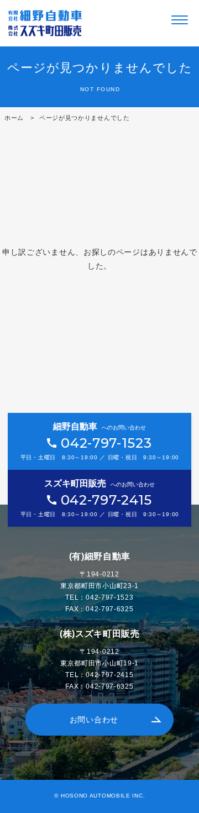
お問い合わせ (94, 719)
